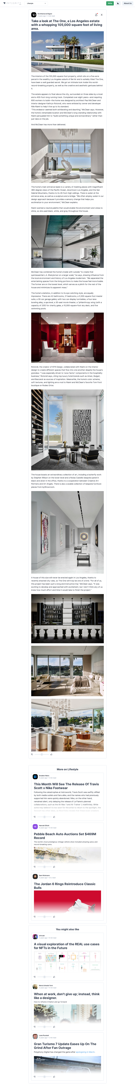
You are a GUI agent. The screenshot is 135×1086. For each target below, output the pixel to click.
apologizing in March (85, 1052)
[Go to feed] (102, 15)
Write (110, 3)
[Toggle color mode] (118, 3)
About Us (128, 3)
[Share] (96, 15)
